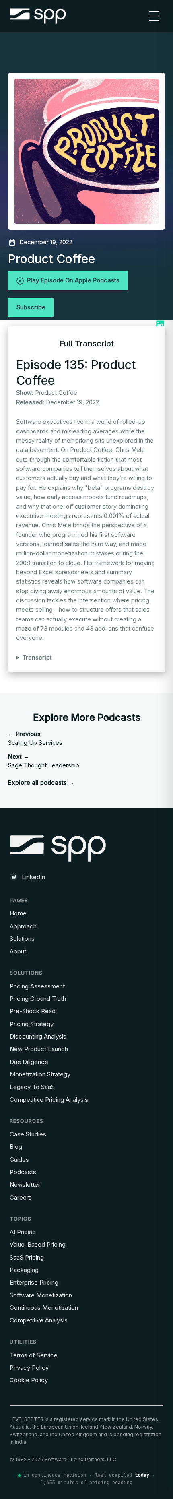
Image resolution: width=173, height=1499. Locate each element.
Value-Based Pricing (38, 1244)
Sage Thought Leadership (43, 761)
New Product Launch (39, 1049)
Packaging (24, 1270)
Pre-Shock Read (33, 1011)
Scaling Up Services (35, 738)
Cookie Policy (29, 1380)
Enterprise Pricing (34, 1282)
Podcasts (23, 1172)
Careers (21, 1197)
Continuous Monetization (44, 1307)
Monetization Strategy (40, 1074)
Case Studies (28, 1134)
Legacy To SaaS (32, 1087)
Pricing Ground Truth (38, 998)
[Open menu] (153, 16)
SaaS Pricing (27, 1257)
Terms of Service (34, 1355)
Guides (19, 1159)
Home (18, 913)
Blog (16, 1147)
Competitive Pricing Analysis (49, 1099)
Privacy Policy (29, 1367)
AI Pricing (23, 1232)
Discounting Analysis (38, 1036)
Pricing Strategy (32, 1024)
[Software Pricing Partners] (38, 16)
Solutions (22, 938)
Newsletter (25, 1184)
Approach (23, 926)
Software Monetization (41, 1295)
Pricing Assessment (37, 986)
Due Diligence (29, 1062)
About (18, 951)
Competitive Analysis (39, 1320)
